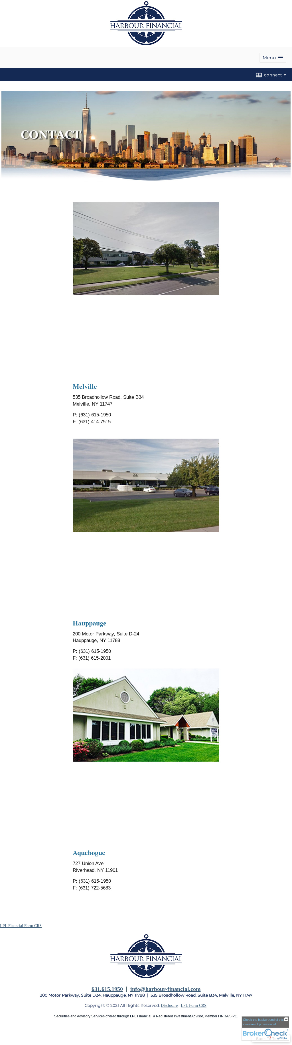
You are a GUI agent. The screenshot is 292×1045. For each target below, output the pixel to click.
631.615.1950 (107, 989)
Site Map (7, 1034)
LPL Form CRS (193, 1005)
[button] (272, 58)
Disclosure (169, 1005)
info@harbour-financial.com (165, 989)
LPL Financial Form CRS (21, 926)
